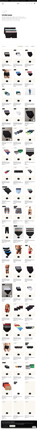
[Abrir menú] (3, 4)
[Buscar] (27, 4)
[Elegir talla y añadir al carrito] (11, 61)
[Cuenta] (29, 4)
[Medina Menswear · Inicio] (18, 3)
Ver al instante (7, 61)
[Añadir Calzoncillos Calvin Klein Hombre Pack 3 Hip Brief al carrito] (11, 315)
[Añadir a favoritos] (11, 50)
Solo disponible (20, 46)
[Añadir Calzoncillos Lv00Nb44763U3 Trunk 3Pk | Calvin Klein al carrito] (11, 100)
